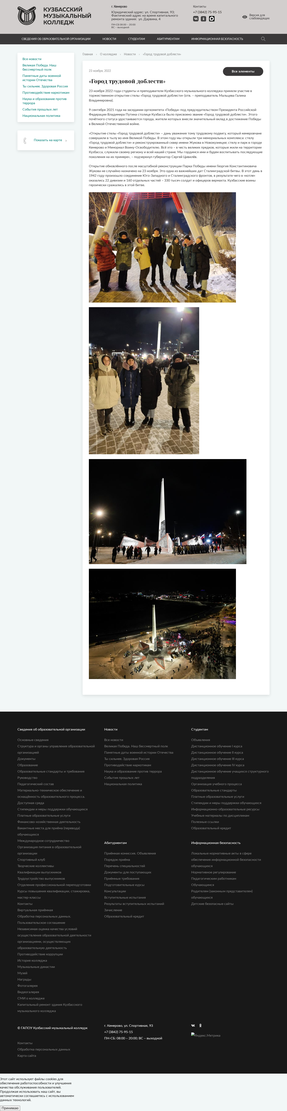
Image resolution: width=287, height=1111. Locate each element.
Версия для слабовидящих (259, 17)
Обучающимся (202, 885)
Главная (88, 54)
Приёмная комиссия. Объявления (130, 853)
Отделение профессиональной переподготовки (54, 885)
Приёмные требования (121, 878)
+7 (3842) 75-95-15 (207, 12)
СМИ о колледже (31, 998)
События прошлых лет (40, 109)
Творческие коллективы (35, 866)
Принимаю (10, 1108)
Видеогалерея (28, 992)
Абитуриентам (168, 39)
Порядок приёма (117, 859)
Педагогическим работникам (213, 878)
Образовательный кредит (211, 828)
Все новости (31, 59)
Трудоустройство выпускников (41, 878)
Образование (27, 765)
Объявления (200, 740)
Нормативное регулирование (213, 872)
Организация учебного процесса (216, 784)
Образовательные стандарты (214, 790)
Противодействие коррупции (40, 954)
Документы (26, 759)
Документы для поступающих (127, 872)
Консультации (115, 891)
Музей (22, 973)
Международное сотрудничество (43, 840)
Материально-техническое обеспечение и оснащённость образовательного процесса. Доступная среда (51, 797)
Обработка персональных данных (43, 1049)
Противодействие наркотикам (45, 92)
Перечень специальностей (124, 866)
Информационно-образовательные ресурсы (225, 809)
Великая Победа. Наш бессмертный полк (39, 67)
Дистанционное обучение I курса (216, 746)
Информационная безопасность (217, 39)
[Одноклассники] (202, 1026)
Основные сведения (33, 740)
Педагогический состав (35, 784)
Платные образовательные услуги (43, 815)
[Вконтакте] (194, 1026)
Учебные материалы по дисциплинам (220, 815)
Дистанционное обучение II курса (217, 752)
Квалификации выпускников (39, 872)
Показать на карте (48, 140)
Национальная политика (41, 115)
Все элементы (243, 71)
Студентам (136, 39)
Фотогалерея (27, 985)
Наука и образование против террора (44, 101)
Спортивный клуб (31, 859)
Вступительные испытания (125, 897)
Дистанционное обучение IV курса (217, 765)
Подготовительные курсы (124, 885)
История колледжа (32, 960)
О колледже (108, 54)
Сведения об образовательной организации (56, 39)
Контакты (25, 904)
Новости (109, 39)
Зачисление (113, 910)
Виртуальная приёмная (35, 910)
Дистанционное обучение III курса (217, 759)
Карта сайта (26, 1055)
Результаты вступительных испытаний (134, 904)
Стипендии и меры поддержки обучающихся (52, 809)
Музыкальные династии (36, 967)
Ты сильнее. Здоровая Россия (45, 86)
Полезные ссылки (205, 822)
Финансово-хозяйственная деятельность (48, 822)
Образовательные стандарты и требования (50, 771)
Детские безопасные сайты (212, 904)
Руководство (27, 777)
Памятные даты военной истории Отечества (41, 78)
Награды (24, 979)
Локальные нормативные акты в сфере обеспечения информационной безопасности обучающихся (226, 860)
